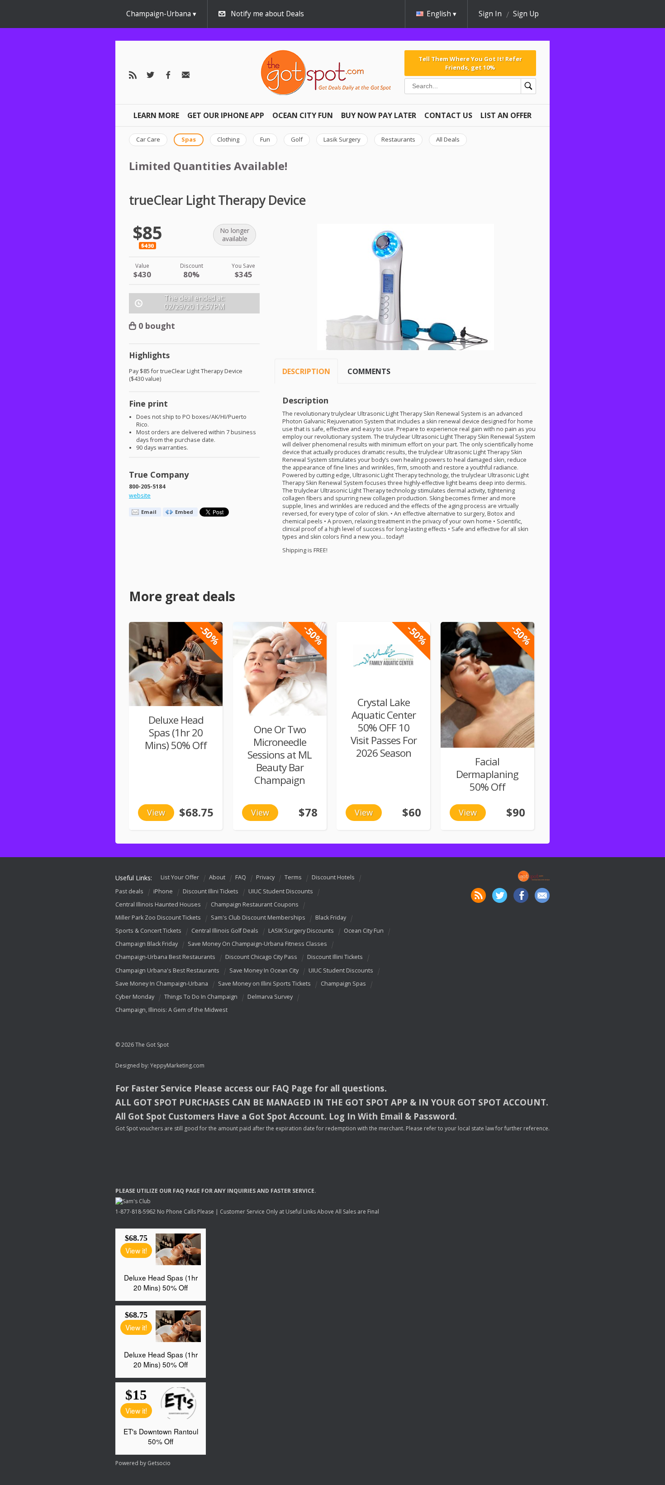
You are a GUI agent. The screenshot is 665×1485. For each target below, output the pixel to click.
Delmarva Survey (270, 997)
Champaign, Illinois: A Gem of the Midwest (171, 1010)
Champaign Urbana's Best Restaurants (167, 970)
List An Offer (506, 115)
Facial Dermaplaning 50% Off (487, 774)
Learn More (156, 115)
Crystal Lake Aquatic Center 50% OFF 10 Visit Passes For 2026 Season (384, 727)
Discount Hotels (333, 877)
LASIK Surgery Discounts (301, 931)
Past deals (129, 891)
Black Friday (330, 917)
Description (306, 371)
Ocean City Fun (302, 115)
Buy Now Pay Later (378, 115)
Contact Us (448, 115)
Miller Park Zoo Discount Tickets (158, 917)
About (217, 877)
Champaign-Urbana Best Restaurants (165, 957)
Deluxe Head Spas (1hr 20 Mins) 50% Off (176, 732)
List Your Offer (180, 877)
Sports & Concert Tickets (148, 931)
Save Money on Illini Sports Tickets (264, 983)
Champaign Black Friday (146, 944)
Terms (293, 877)
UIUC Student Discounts (280, 891)
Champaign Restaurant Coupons (255, 904)
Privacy (265, 877)
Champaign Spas (343, 983)
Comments (368, 371)
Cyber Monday (134, 997)
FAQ (240, 877)
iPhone (163, 891)
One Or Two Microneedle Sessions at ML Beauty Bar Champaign (279, 754)
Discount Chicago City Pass (261, 957)
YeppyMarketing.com (177, 1065)
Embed (184, 511)
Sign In (490, 14)
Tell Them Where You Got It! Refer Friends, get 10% (470, 63)
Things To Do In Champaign (201, 997)
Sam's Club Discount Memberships (258, 917)
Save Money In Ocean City (264, 970)
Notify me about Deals (267, 14)
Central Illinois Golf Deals (224, 931)
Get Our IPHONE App (225, 115)
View (156, 812)
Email (149, 511)
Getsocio (159, 1463)
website (140, 495)
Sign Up (526, 14)
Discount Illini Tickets (210, 891)
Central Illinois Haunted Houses (158, 904)
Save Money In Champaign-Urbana (161, 983)
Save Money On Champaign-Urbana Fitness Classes (257, 944)
